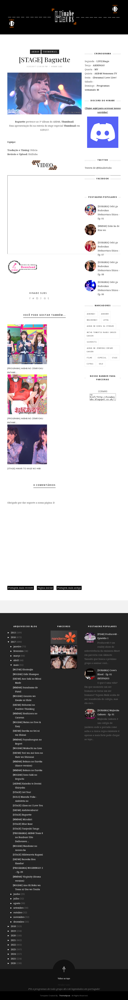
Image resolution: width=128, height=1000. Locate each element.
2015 (13, 632)
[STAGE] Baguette (22, 814)
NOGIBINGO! (92, 320)
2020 (13, 935)
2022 (13, 944)
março (17, 655)
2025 (13, 958)
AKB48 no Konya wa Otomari (100, 326)
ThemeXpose (64, 995)
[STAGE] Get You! (22, 792)
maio (16, 664)
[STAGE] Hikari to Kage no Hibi (24, 468)
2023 (13, 949)
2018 (13, 926)
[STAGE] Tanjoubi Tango (26, 828)
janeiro (17, 646)
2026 (13, 963)
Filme (89, 358)
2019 (13, 930)
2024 (13, 953)
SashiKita (92, 342)
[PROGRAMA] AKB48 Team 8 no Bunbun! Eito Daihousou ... (28, 837)
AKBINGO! (91, 314)
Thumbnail (50, 51)
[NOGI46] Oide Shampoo (26, 674)
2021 (13, 940)
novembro (19, 917)
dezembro (19, 921)
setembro (18, 907)
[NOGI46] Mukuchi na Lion (27, 748)
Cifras (90, 364)
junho (17, 894)
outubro (18, 912)
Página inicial (45, 587)
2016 (13, 637)
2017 (13, 641)
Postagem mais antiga (69, 587)
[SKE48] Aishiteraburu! (25, 810)
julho (16, 898)
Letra (106, 320)
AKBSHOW (105, 314)
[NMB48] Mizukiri (22, 819)
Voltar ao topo (64, 978)
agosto (17, 903)
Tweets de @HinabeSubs (98, 167)
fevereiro (18, 651)
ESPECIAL (102, 358)
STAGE (114, 358)
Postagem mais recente (20, 587)
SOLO (101, 364)
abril (16, 660)
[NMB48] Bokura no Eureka (27, 770)
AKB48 (35, 51)
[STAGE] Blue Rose (23, 823)
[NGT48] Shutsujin (23, 669)
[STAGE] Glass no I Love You (28, 805)
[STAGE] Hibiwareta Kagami (28, 854)
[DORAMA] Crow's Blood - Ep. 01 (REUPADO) (107, 674)
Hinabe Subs (38, 293)
